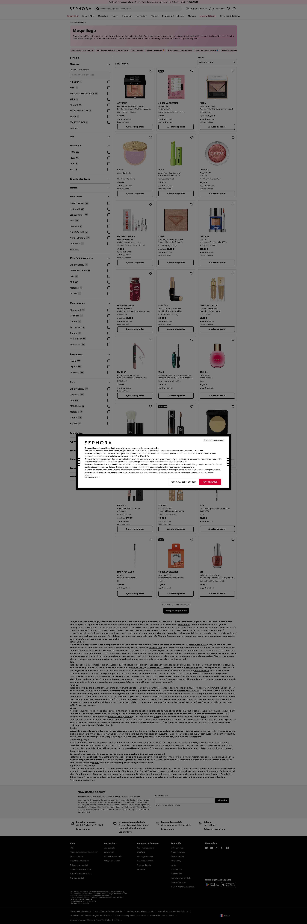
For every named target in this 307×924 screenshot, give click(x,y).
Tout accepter (210, 482)
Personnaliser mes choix (183, 482)
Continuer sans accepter (214, 440)
